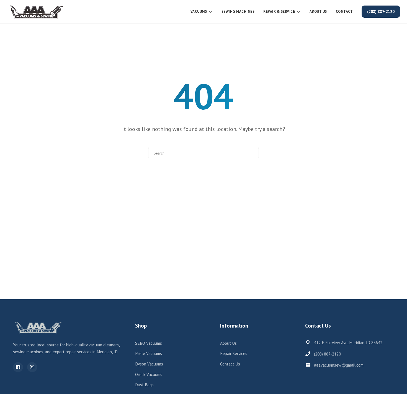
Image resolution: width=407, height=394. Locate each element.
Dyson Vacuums (149, 364)
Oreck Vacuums (148, 374)
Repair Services (233, 353)
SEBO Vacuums (148, 343)
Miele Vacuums (148, 353)
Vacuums (198, 11)
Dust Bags (144, 384)
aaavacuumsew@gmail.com (339, 365)
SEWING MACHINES (238, 11)
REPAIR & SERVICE (279, 11)
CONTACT (344, 11)
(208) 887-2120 (381, 11)
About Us (318, 11)
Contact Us (230, 364)
